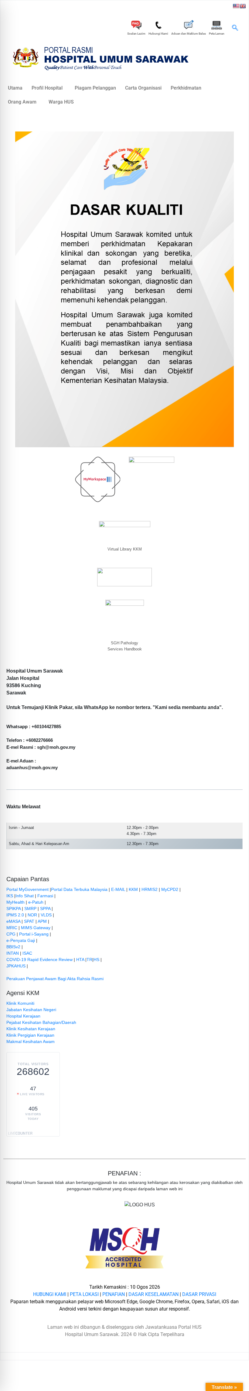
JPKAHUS (16, 965)
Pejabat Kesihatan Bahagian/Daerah (41, 1022)
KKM (133, 889)
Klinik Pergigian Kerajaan (30, 1035)
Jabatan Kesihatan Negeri (31, 1009)
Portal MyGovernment (27, 889)
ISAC (27, 953)
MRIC (11, 927)
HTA (80, 959)
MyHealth (15, 902)
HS (96, 959)
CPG (10, 934)
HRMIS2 (150, 889)
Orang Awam (22, 102)
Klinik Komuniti (20, 1003)
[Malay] (236, 6)
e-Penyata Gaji (20, 940)
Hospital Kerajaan (23, 1016)
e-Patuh (35, 902)
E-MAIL (118, 889)
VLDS (46, 914)
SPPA (45, 908)
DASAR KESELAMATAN (153, 1294)
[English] (243, 6)
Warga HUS (61, 102)
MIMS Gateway (35, 927)
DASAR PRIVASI (199, 1294)
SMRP (30, 908)
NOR (32, 914)
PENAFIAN (113, 1294)
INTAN (12, 953)
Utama (15, 88)
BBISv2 (13, 946)
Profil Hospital (47, 88)
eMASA (13, 921)
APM (42, 921)
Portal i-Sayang (34, 934)
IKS (9, 895)
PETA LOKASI (84, 1294)
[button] (235, 28)
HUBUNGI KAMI (49, 1294)
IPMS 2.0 (15, 914)
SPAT (29, 921)
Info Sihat (24, 895)
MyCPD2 (169, 889)
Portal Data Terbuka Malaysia (79, 889)
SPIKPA (13, 908)
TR (89, 959)
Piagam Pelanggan (95, 88)
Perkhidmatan (186, 88)
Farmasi (45, 895)
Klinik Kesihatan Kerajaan (30, 1028)
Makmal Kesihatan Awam (30, 1041)
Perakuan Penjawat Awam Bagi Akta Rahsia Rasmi (55, 978)
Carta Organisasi (143, 88)
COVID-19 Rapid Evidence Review (39, 959)
